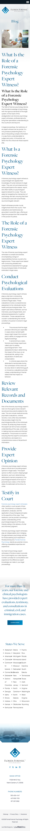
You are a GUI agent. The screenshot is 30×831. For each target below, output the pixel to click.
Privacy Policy (14, 814)
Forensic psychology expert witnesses (14, 504)
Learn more (14, 622)
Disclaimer (24, 814)
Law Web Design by (7, 827)
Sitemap (5, 814)
